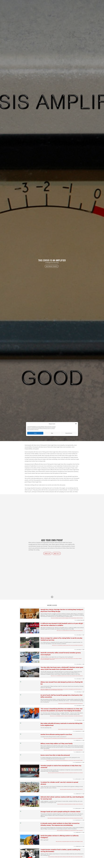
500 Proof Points (51, 266)
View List (47, 553)
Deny (52, 433)
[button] (76, 424)
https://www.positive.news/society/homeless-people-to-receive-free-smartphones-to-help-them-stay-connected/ (65, 772)
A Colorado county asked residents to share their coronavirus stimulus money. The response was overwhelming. (60, 824)
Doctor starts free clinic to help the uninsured (55, 755)
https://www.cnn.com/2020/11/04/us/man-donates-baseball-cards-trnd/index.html (70, 630)
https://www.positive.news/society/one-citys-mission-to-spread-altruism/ (71, 789)
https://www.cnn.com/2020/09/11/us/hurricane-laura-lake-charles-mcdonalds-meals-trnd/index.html (67, 675)
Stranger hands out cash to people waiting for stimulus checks (60, 812)
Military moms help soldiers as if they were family (57, 743)
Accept (35, 433)
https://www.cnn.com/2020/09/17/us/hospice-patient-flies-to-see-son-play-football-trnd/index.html (67, 645)
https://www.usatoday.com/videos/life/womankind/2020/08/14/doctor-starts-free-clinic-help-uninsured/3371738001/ (64, 760)
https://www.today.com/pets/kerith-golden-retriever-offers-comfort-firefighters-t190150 (69, 841)
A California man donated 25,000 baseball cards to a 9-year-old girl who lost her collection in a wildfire (62, 624)
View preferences (68, 433)
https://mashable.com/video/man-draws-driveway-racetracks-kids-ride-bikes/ (70, 729)
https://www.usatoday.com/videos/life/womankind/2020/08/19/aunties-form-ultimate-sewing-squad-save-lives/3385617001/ (63, 738)
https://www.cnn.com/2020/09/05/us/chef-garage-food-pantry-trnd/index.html (70, 703)
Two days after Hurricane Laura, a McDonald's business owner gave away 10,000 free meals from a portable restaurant (62, 668)
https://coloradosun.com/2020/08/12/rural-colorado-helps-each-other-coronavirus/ (70, 830)
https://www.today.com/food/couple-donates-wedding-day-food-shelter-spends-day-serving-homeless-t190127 (65, 856)
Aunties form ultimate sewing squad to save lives (56, 734)
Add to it (57, 553)
